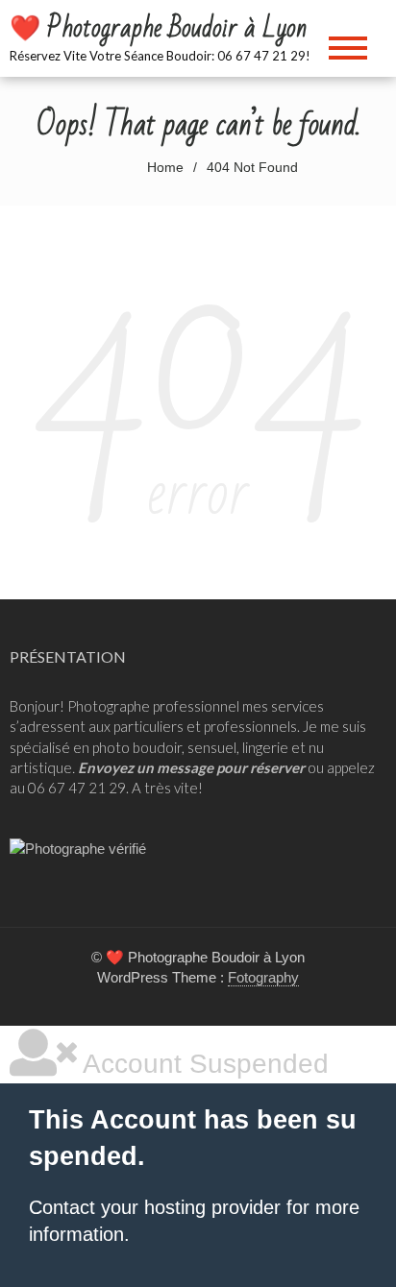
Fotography (263, 977)
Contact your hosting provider (155, 1207)
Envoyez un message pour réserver (191, 767)
